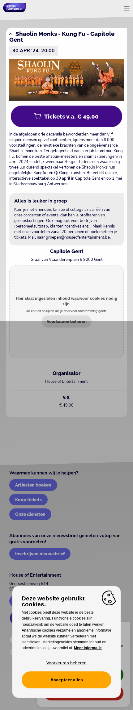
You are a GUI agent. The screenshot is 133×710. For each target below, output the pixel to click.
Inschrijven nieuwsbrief (40, 553)
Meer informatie (88, 648)
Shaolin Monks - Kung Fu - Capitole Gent (61, 36)
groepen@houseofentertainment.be (78, 237)
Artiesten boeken (33, 484)
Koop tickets (28, 499)
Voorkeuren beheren (67, 321)
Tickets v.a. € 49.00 (71, 116)
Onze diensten (30, 514)
